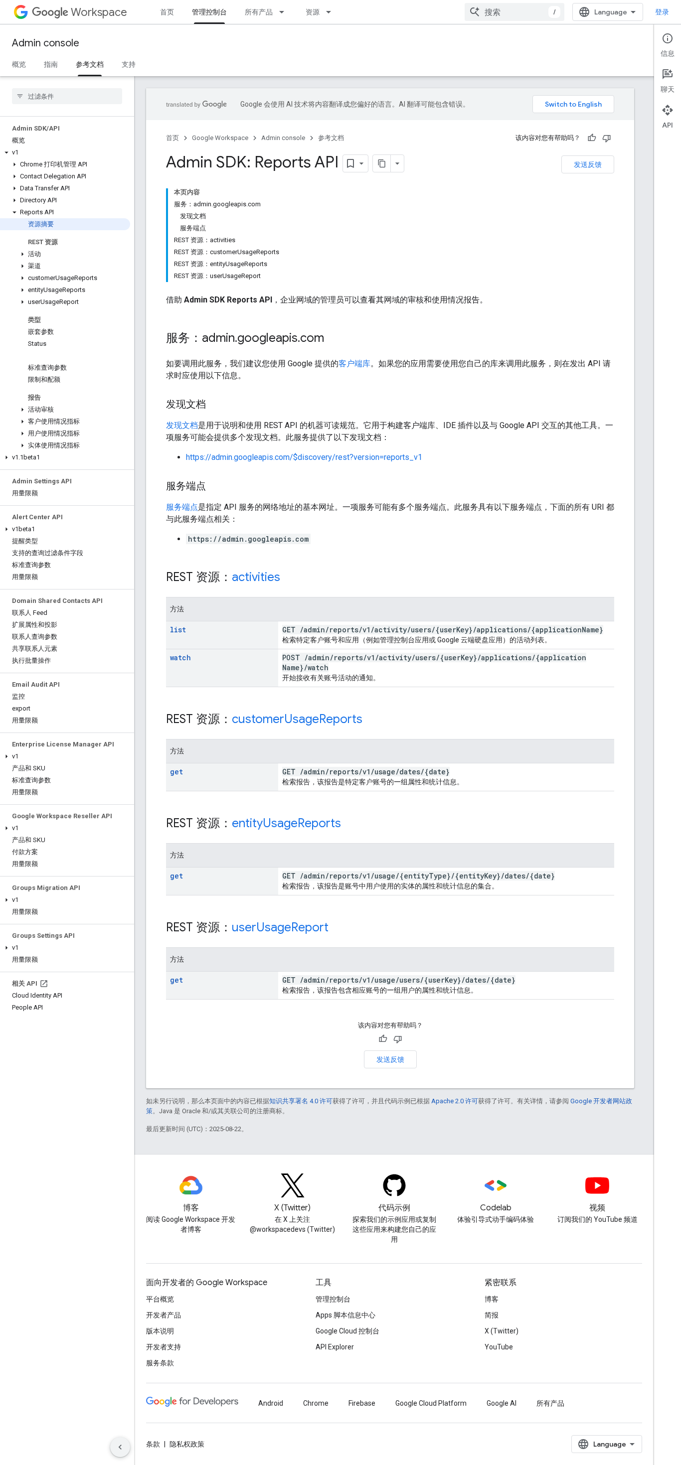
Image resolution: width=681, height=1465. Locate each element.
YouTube (499, 1347)
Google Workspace (220, 138)
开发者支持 (163, 1347)
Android (270, 1403)
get (176, 771)
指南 (51, 64)
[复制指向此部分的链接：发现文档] (216, 405)
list (178, 629)
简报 (492, 1315)
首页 (167, 11)
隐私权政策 (187, 1444)
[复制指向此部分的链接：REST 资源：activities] (290, 578)
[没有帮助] (606, 138)
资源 (313, 11)
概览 (19, 64)
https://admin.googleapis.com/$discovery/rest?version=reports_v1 (304, 457)
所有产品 (259, 11)
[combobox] (514, 12)
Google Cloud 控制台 (347, 1331)
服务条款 (160, 1363)
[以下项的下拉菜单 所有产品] (285, 12)
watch (180, 657)
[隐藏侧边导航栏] (120, 1447)
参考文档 (90, 64)
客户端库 (354, 363)
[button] (65, 152)
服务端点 (182, 507)
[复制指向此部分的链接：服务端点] (216, 487)
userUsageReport (280, 927)
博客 (492, 1299)
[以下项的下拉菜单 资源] (331, 12)
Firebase (361, 1403)
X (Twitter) (501, 1331)
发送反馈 (588, 164)
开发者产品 (163, 1315)
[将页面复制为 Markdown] (382, 163)
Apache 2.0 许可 (454, 1101)
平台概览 (160, 1299)
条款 (153, 1444)
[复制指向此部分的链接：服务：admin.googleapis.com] (334, 339)
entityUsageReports (286, 823)
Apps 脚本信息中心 (345, 1315)
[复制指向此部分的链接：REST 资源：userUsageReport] (338, 928)
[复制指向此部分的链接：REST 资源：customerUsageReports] (372, 720)
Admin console (45, 43)
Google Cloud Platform (431, 1403)
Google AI (501, 1403)
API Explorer (335, 1347)
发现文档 (182, 425)
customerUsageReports (297, 719)
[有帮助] (591, 138)
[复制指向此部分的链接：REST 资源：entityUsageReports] (351, 824)
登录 (662, 12)
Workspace (99, 12)
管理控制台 (209, 11)
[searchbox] (67, 96)
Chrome (316, 1403)
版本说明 (160, 1331)
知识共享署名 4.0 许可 (301, 1101)
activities (256, 577)
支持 (129, 64)
